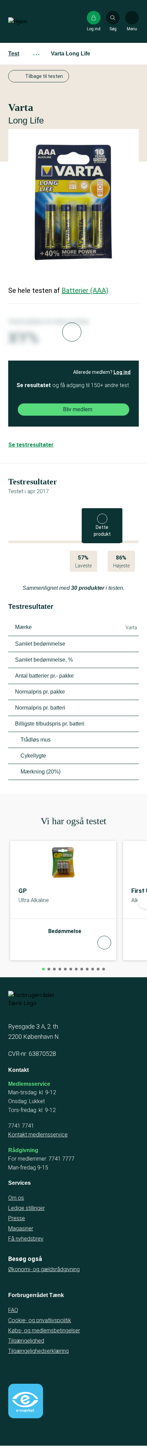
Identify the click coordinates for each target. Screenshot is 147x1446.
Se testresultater (31, 445)
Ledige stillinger (26, 1208)
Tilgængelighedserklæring (38, 1351)
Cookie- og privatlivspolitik (39, 1320)
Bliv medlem (77, 409)
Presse (16, 1218)
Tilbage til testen (44, 76)
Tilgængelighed (26, 1340)
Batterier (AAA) (85, 290)
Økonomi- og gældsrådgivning (44, 1269)
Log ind (122, 372)
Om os (16, 1198)
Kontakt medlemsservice (38, 1134)
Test (13, 53)
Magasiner (20, 1228)
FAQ (13, 1310)
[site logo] (30, 21)
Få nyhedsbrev (25, 1238)
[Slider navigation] (43, 969)
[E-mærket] (25, 1401)
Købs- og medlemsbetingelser (44, 1330)
